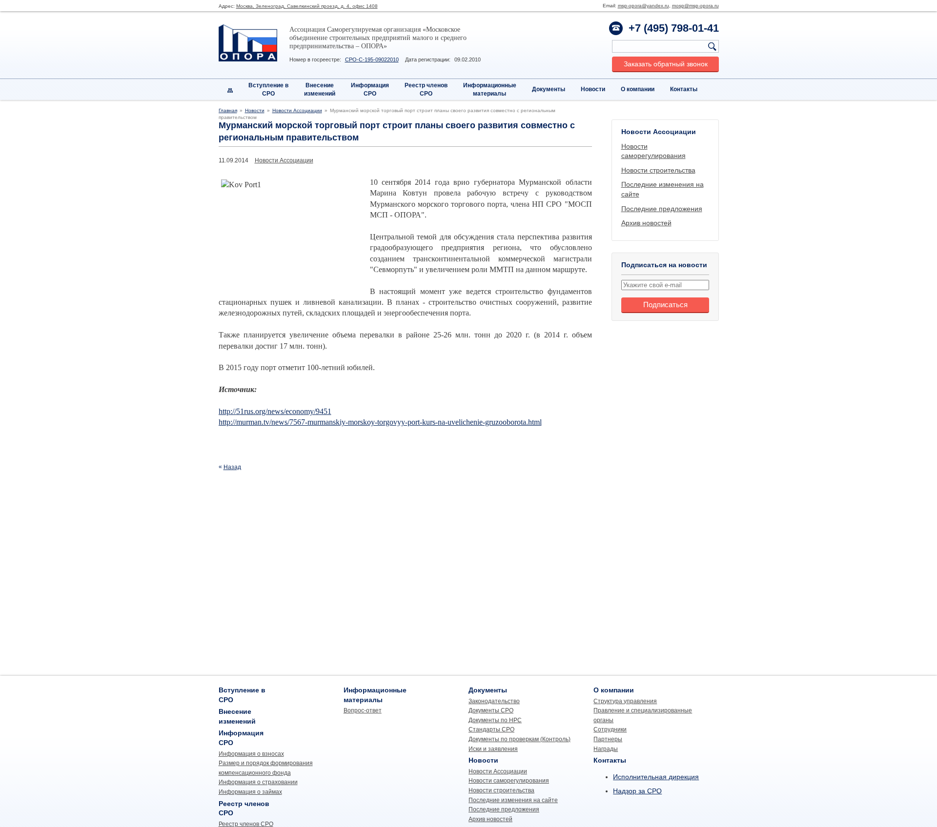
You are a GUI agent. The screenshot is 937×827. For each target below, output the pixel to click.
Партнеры (607, 739)
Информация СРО (370, 89)
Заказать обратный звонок (666, 64)
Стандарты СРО (491, 729)
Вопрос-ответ (363, 710)
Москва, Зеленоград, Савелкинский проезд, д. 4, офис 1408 (307, 6)
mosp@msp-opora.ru (695, 5)
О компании (637, 89)
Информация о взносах (251, 753)
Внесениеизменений (319, 89)
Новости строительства (658, 170)
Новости (593, 89)
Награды (605, 749)
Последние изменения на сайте (513, 800)
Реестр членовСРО (426, 89)
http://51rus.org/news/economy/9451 (275, 411)
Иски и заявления (493, 749)
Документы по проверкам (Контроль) (519, 739)
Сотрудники (610, 729)
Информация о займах (250, 791)
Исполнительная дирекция (656, 777)
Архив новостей (646, 223)
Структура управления (625, 701)
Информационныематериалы (489, 89)
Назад (232, 467)
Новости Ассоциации (297, 110)
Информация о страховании (258, 782)
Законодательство (494, 701)
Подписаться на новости (664, 265)
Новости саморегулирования (508, 780)
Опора (248, 42)
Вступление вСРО (268, 89)
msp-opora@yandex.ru (643, 5)
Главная (228, 110)
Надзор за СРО (637, 791)
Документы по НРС (495, 720)
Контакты (683, 89)
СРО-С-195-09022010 (372, 59)
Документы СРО (490, 710)
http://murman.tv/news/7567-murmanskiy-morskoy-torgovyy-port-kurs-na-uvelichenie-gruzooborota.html (380, 422)
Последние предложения (661, 209)
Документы (548, 89)
